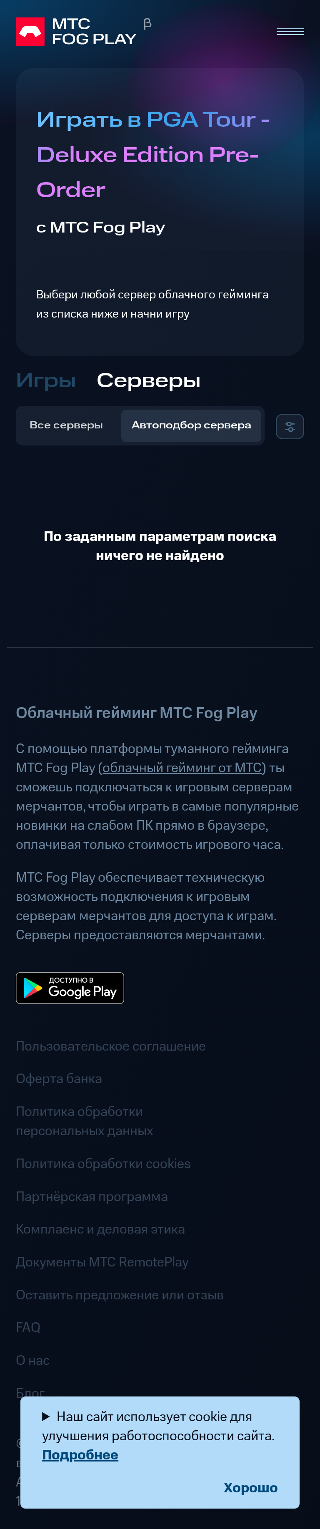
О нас (33, 1360)
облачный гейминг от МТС (182, 768)
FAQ (28, 1327)
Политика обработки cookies (103, 1164)
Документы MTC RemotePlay (102, 1262)
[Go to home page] (138, 32)
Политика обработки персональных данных (84, 1121)
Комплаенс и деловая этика (100, 1229)
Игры (46, 381)
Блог (30, 1393)
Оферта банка (59, 1079)
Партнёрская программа (92, 1196)
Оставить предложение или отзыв (120, 1295)
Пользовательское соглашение (111, 1046)
